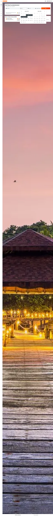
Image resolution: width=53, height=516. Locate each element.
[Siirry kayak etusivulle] (5, 1)
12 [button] (34, 18)
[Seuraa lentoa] (1, 11)
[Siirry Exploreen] (1, 10)
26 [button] (30, 20)
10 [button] (26, 16)
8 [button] (39, 16)
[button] (1, 1)
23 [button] (41, 20)
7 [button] (21, 16)
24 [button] (26, 20)
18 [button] (28, 18)
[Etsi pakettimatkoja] (1, 8)
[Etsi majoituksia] (1, 5)
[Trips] (1, 13)
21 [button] (21, 20)
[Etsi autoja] (1, 6)
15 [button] (23, 18)
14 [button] (21, 18)
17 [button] (26, 18)
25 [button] (28, 20)
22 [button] (23, 20)
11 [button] (28, 16)
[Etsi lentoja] (1, 3)
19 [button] (34, 20)
